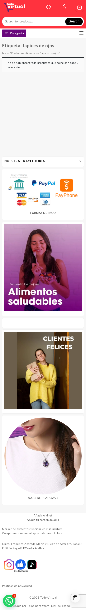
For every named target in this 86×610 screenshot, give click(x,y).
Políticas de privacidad (17, 586)
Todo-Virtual (48, 597)
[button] (9, 601)
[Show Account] (64, 7)
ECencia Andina (33, 548)
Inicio (5, 53)
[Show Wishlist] (49, 7)
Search (74, 21)
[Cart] (79, 7)
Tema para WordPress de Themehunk (52, 606)
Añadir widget (43, 515)
